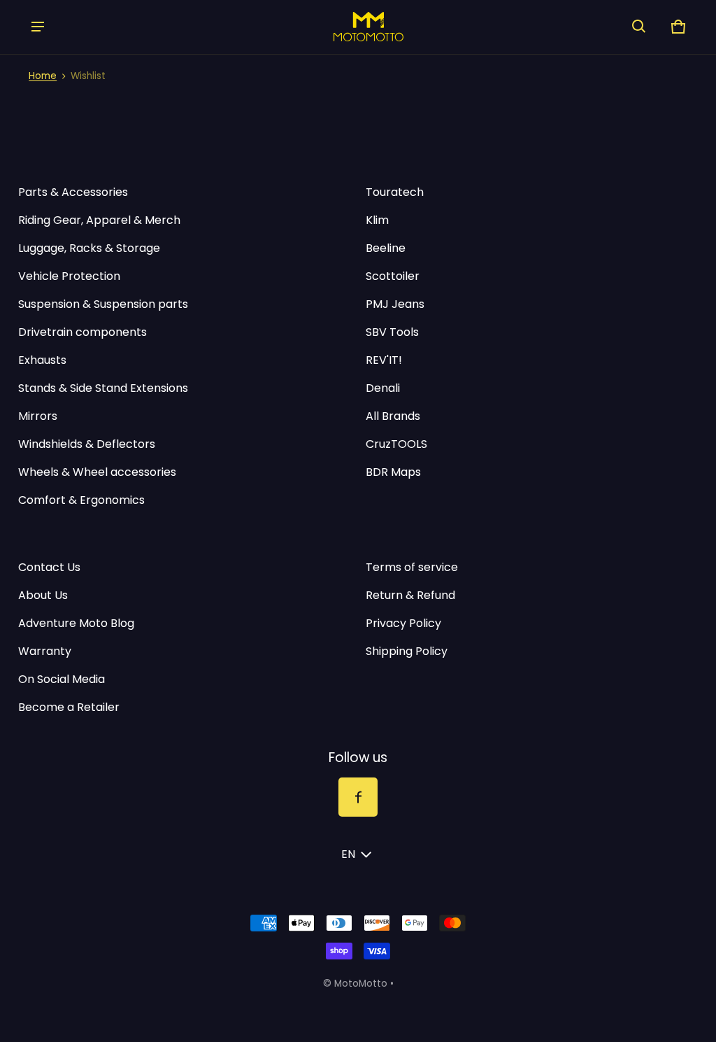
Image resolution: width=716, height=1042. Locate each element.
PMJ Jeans (395, 304)
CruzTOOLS (396, 444)
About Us (43, 595)
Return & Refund (410, 595)
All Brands (393, 416)
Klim (377, 220)
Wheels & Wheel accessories (97, 472)
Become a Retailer (69, 707)
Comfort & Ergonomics (81, 500)
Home (43, 76)
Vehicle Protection (69, 276)
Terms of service (412, 567)
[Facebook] (358, 797)
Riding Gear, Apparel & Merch (99, 220)
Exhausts (42, 360)
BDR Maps (393, 472)
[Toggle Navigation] (37, 26)
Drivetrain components (82, 332)
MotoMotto (360, 983)
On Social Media (61, 679)
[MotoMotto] (338, 26)
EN (348, 854)
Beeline (386, 248)
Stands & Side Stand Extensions (103, 388)
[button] (639, 26)
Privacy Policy (403, 623)
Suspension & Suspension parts (103, 304)
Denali (383, 388)
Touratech (395, 192)
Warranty (44, 651)
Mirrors (37, 416)
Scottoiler (393, 276)
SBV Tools (392, 332)
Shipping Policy (407, 651)
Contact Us (49, 567)
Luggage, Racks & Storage (89, 248)
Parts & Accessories (73, 192)
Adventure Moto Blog (76, 623)
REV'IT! (384, 360)
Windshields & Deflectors (86, 444)
